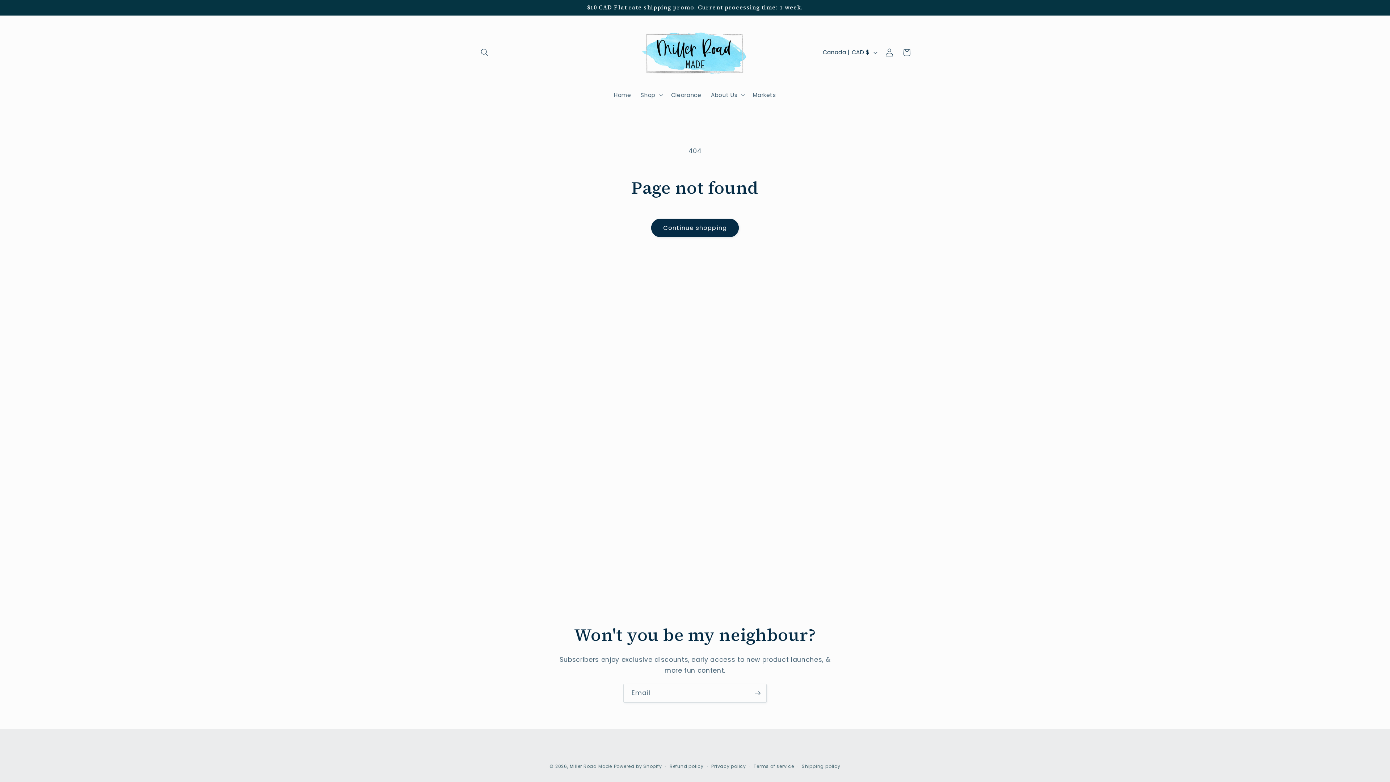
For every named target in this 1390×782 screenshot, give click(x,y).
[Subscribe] (757, 693)
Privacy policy (728, 766)
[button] (484, 52)
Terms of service (774, 766)
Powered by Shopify (638, 766)
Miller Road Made (591, 766)
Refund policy (687, 766)
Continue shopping (695, 228)
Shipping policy (821, 766)
